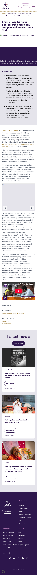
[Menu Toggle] (33, 5)
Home (4, 14)
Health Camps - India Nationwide (13, 313)
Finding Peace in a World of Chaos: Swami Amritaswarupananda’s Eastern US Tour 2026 (18, 469)
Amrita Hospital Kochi (10, 131)
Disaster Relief (9, 369)
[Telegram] (23, 558)
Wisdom (7, 416)
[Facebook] (10, 558)
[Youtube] (14, 558)
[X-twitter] (27, 558)
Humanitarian (6, 323)
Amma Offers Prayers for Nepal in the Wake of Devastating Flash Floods (18, 375)
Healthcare (6, 321)
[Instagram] (18, 558)
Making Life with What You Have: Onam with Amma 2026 (18, 421)
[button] (17, 5)
